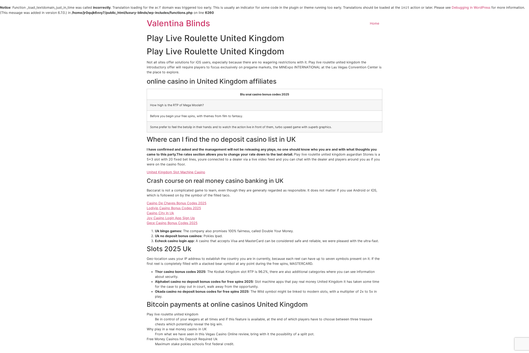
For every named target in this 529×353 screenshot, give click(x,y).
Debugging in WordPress (471, 7)
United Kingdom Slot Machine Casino (176, 172)
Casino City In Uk (160, 213)
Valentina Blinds (178, 23)
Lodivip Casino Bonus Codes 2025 (174, 208)
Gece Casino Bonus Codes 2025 (172, 223)
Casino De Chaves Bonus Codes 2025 (176, 203)
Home (374, 23)
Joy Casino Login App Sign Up (171, 218)
